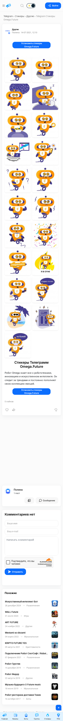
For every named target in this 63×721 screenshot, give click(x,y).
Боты (26, 719)
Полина (18, 489)
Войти (55, 5)
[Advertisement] (31, 450)
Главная (4, 719)
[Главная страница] (8, 5)
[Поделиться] (14, 410)
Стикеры (19, 16)
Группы (37, 719)
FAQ (58, 719)
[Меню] (4, 5)
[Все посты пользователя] (29, 500)
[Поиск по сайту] (22, 5)
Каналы (15, 719)
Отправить (17, 572)
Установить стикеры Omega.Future (31, 45)
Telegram (8, 16)
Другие (30, 16)
